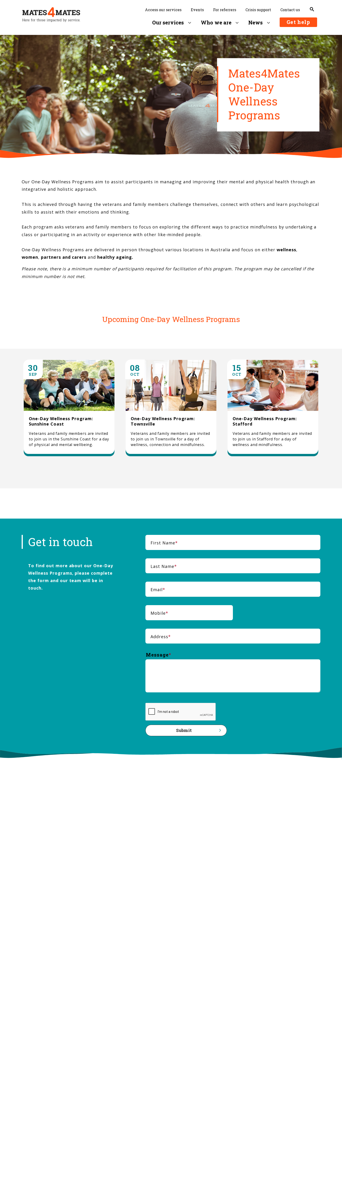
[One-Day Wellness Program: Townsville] (171, 408)
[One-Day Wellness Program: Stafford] (273, 408)
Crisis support (258, 9)
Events (197, 9)
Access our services (163, 9)
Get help (298, 22)
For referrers (224, 9)
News (255, 22)
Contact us (290, 9)
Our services (168, 22)
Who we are (216, 22)
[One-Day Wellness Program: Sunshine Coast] (69, 408)
